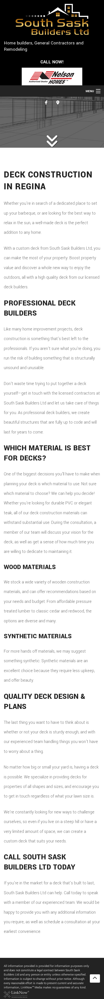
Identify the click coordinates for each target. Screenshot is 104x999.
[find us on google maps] (58, 103)
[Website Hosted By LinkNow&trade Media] (16, 994)
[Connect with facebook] (46, 103)
